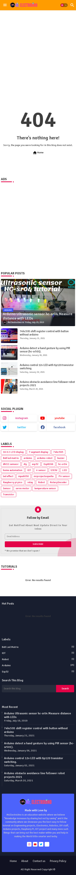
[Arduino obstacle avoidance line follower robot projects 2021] (9, 386)
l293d (54, 470)
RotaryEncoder (58, 482)
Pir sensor (64, 476)
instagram (21, 418)
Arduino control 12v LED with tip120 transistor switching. (47, 366)
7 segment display (38, 452)
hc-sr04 (62, 464)
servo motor (22, 488)
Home (38, 153)
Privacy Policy (58, 861)
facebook (59, 427)
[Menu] (5, 5)
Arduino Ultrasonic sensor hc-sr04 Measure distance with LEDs (37, 715)
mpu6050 (23, 476)
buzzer (61, 458)
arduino (28, 458)
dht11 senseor (11, 464)
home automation (12, 470)
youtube (60, 418)
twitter (21, 427)
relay (30, 482)
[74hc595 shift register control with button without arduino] (9, 335)
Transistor (8, 494)
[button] (64, 5)
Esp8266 (48, 464)
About (24, 861)
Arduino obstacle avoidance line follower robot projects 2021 (47, 383)
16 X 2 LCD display (13, 452)
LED (64, 470)
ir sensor (41, 470)
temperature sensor (45, 488)
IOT (29, 470)
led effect (8, 476)
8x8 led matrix (11, 458)
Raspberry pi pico (12, 482)
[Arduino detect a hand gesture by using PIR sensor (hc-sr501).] (9, 352)
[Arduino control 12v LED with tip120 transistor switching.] (9, 369)
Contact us (39, 861)
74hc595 (58, 452)
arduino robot (44, 458)
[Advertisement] (38, 52)
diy (25, 464)
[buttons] (29, 844)
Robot (41, 482)
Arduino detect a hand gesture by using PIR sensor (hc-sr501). (45, 350)
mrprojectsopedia (43, 476)
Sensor (7, 488)
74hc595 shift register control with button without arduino (44, 333)
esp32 (35, 464)
